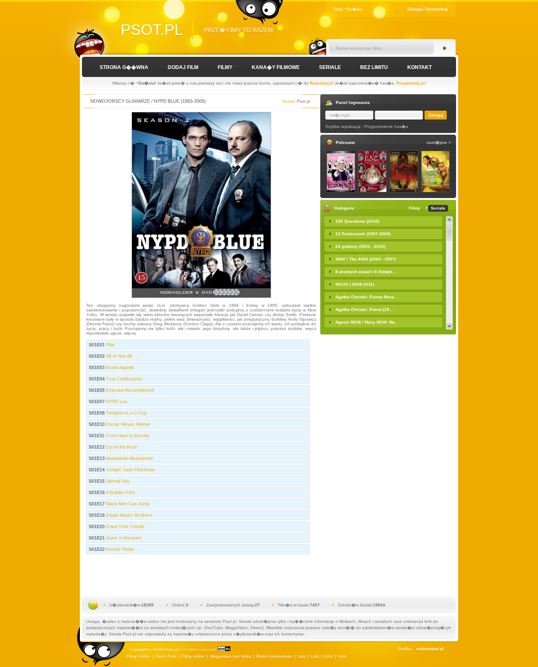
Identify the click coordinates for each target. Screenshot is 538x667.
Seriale (330, 67)
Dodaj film (183, 67)
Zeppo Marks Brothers (128, 515)
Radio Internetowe (274, 656)
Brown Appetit (119, 367)
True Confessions (123, 378)
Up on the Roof (121, 446)
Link (302, 656)
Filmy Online (138, 656)
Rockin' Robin (119, 549)
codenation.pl (430, 648)
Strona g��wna (124, 67)
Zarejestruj (436, 9)
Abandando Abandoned (129, 458)
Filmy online (193, 656)
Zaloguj (414, 9)
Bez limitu (374, 67)
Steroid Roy (117, 481)
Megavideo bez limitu (230, 656)
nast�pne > (439, 142)
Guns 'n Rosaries (123, 537)
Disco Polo (166, 656)
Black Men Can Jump (127, 503)
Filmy (225, 67)
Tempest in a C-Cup (126, 412)
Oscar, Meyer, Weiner (127, 424)
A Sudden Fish (120, 492)
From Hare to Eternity (127, 435)
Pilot (109, 344)
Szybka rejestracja (343, 126)
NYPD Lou (116, 401)
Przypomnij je (410, 83)
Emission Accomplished (129, 390)
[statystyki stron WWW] (224, 649)
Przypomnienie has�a (386, 126)
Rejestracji (321, 83)
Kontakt (419, 67)
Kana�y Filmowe (276, 67)
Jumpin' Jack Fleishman (130, 469)
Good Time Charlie (124, 526)
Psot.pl (152, 29)
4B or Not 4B (118, 356)
